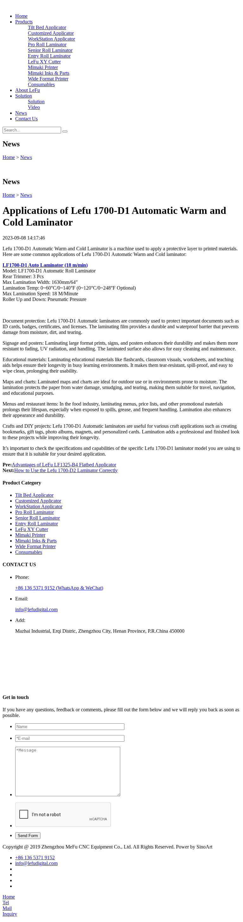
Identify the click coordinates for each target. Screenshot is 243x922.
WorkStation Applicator (51, 39)
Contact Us (26, 118)
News (21, 113)
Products (24, 21)
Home (21, 16)
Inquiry (10, 914)
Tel (6, 902)
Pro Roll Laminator (47, 44)
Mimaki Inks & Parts (48, 73)
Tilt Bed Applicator (47, 27)
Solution (23, 96)
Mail (7, 908)
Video (34, 107)
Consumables (41, 84)
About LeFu (27, 90)
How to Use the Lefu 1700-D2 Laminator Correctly (66, 470)
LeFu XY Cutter (44, 61)
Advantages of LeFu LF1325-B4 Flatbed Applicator (64, 464)
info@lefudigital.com (36, 609)
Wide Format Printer (48, 78)
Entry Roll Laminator (49, 56)
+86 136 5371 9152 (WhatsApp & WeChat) (59, 588)
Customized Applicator (51, 33)
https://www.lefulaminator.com (48, 685)
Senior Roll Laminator (50, 50)
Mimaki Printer (43, 67)
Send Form (28, 835)
